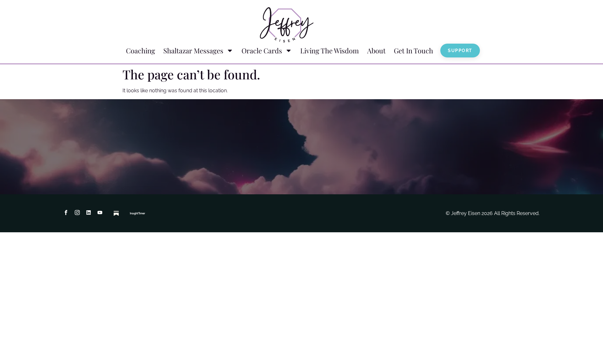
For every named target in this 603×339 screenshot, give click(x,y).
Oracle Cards (262, 50)
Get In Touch (413, 50)
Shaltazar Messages (193, 50)
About (376, 50)
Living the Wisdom (329, 50)
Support (460, 50)
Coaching (140, 50)
